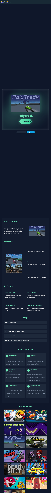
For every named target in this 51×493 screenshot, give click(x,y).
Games (30, 2)
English (44, 2)
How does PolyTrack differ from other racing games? (17, 340)
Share (32, 132)
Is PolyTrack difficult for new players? (13, 336)
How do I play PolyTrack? (10, 322)
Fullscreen (22, 132)
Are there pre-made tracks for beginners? (14, 331)
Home (25, 2)
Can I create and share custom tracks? (14, 327)
